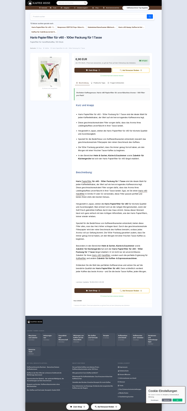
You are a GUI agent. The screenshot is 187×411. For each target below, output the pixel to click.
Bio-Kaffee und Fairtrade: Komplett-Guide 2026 (43, 390)
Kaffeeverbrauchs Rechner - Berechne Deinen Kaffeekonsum (43, 368)
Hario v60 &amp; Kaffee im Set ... (131, 27)
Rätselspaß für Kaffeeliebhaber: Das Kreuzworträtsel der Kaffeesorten (92, 377)
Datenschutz (124, 371)
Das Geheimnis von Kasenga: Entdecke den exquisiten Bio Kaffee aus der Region (92, 387)
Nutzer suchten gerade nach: (43, 23)
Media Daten (123, 393)
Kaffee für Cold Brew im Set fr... (44, 32)
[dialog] (165, 395)
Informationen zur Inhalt (127, 378)
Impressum (123, 367)
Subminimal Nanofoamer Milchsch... (102, 27)
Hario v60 (142, 191)
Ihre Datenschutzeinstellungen (130, 389)
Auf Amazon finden (130, 70)
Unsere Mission (124, 374)
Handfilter (80, 194)
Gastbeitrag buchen (126, 396)
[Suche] (85, 3)
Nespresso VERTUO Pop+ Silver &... (71, 27)
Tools (121, 385)
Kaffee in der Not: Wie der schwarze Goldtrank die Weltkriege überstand (44, 374)
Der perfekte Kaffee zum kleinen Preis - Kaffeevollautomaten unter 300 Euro (86, 368)
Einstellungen (154, 400)
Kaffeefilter (81, 258)
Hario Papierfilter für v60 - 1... (43, 27)
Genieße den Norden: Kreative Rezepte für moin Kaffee (91, 382)
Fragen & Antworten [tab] (117, 83)
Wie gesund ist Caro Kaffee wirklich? (85, 373)
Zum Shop (93, 70)
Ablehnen (167, 400)
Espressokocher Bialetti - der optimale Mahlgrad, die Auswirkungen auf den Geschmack (45, 379)
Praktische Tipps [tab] (99, 83)
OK (177, 400)
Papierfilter (87, 181)
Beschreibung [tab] (84, 83)
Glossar (122, 382)
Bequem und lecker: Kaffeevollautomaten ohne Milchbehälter (43, 385)
